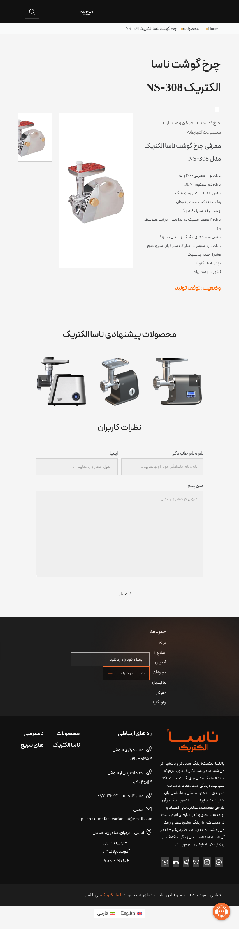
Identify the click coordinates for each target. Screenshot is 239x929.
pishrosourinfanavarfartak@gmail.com (116, 814)
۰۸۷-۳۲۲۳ (120, 796)
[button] (44, 381)
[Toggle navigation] (213, 12)
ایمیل (113, 453)
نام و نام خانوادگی (187, 453)
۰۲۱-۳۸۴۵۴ (132, 754)
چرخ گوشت (211, 122)
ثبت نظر (125, 594)
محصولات (191, 29)
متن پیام (195, 485)
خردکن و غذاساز (180, 122)
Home (213, 29)
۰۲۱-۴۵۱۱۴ (130, 777)
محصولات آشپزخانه (204, 132)
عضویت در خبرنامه (131, 673)
